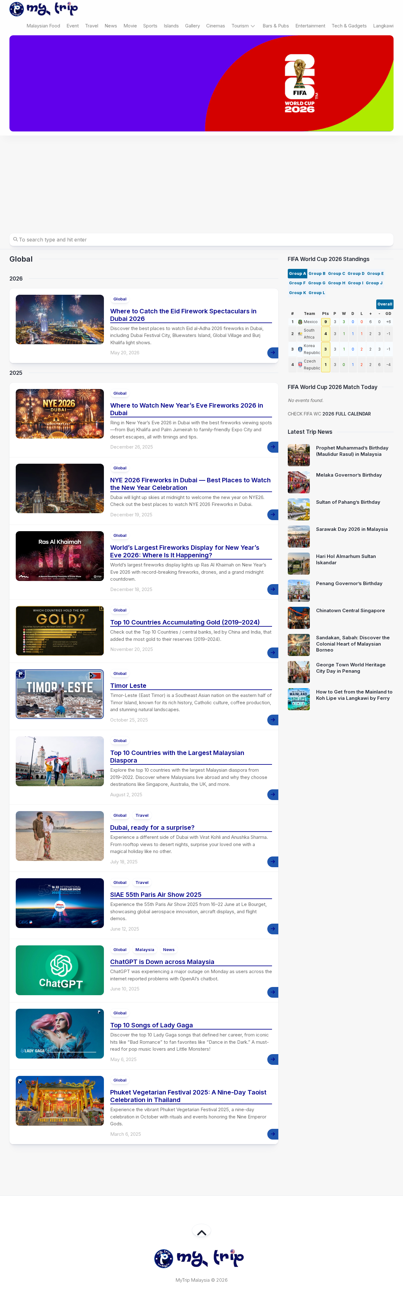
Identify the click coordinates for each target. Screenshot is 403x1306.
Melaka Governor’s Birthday (349, 475)
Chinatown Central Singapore (350, 610)
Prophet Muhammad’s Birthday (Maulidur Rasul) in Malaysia (352, 451)
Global (120, 298)
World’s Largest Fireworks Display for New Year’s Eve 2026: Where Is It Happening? (184, 551)
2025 (15, 373)
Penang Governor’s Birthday (349, 583)
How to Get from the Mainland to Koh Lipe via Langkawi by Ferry (354, 695)
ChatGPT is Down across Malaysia (162, 962)
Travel (91, 26)
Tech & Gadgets (349, 26)
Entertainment (310, 26)
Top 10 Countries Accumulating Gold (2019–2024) (185, 622)
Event (72, 26)
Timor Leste (128, 685)
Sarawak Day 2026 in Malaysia (352, 529)
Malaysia (144, 949)
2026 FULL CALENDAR (346, 413)
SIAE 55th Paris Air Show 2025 (156, 894)
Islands (171, 26)
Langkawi (383, 26)
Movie (130, 26)
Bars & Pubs (276, 26)
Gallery (192, 26)
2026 (16, 279)
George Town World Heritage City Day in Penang (351, 668)
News (111, 26)
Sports (150, 26)
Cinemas (215, 26)
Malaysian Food (43, 26)
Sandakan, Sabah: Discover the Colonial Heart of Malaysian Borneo (353, 644)
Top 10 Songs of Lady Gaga (151, 1025)
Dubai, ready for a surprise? (152, 827)
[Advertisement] (201, 183)
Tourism (240, 26)
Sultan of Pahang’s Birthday (348, 502)
